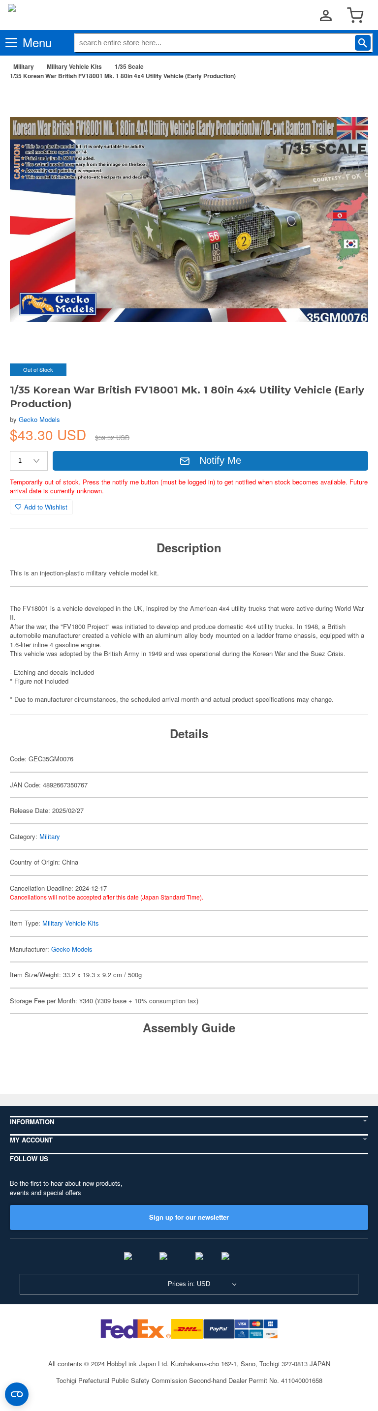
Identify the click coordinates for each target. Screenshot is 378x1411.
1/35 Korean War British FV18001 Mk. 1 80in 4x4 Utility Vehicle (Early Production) (123, 75)
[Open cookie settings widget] (17, 1394)
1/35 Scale (129, 66)
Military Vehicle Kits (74, 66)
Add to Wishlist (45, 506)
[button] (350, 103)
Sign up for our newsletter (189, 1217)
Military (23, 66)
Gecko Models (39, 419)
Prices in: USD (189, 1284)
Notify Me (220, 460)
